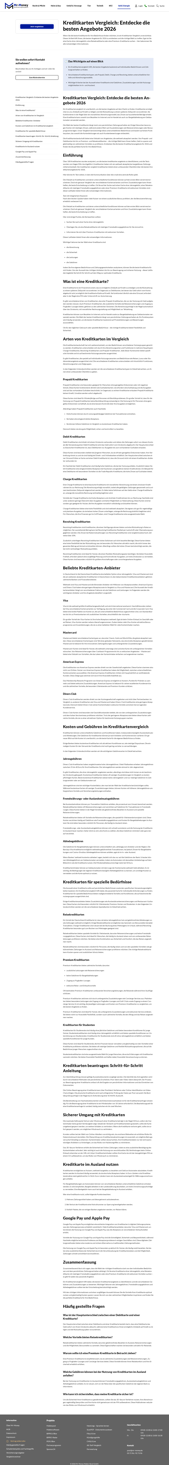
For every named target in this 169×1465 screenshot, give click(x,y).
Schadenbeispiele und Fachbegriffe (20, 1449)
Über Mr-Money (12, 1425)
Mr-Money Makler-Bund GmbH (87, 1464)
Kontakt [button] (151, 6)
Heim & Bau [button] (56, 6)
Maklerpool (51, 1426)
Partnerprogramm (54, 1445)
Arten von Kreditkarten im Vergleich (30, 115)
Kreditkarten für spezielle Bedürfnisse (30, 131)
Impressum (10, 1437)
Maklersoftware (53, 1430)
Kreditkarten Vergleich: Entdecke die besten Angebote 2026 (37, 98)
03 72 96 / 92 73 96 (134, 1453)
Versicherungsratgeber (15, 1453)
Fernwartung (92, 1449)
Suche (162, 6)
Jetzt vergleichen (37, 26)
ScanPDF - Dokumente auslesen (99, 1430)
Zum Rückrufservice (37, 77)
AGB (8, 1429)
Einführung (20, 105)
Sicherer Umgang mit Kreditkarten (29, 141)
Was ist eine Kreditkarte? (25, 110)
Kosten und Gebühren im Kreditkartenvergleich (34, 126)
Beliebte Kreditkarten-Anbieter (28, 120)
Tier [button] (89, 6)
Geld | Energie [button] (124, 6)
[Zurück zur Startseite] (17, 5)
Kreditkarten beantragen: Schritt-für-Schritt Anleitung (37, 136)
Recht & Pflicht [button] (39, 6)
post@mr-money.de (135, 1450)
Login (140, 6)
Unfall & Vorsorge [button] (74, 6)
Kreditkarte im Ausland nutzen (28, 146)
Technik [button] (100, 6)
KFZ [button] (110, 6)
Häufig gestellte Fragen (25, 162)
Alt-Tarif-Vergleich (94, 1445)
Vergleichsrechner (13, 1456)
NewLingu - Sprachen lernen (98, 1426)
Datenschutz (11, 1433)
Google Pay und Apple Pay (26, 151)
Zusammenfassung (23, 157)
